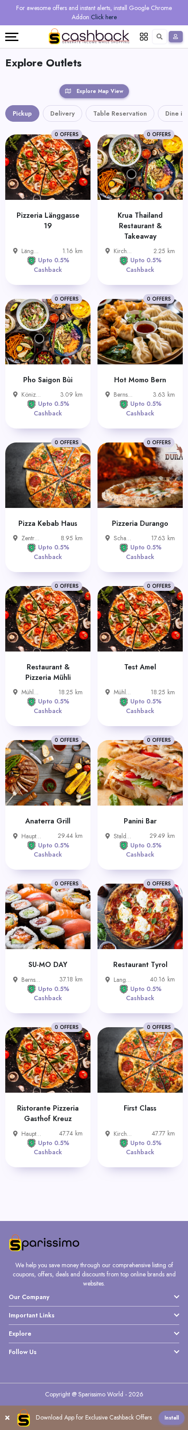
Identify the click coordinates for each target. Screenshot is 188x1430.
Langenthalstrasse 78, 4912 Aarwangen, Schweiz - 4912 (123, 979)
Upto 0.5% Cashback (51, 265)
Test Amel (140, 667)
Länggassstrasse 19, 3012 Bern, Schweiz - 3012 (31, 251)
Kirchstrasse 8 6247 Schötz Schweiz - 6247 (123, 1133)
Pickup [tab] (22, 113)
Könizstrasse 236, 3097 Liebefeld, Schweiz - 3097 (31, 394)
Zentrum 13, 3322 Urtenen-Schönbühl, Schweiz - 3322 (31, 538)
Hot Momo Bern (140, 380)
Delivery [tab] (62, 113)
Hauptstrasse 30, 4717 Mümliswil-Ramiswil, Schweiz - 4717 (31, 1133)
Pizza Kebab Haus (47, 523)
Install (171, 1418)
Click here (104, 17)
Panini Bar (140, 821)
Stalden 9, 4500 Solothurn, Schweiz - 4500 (123, 836)
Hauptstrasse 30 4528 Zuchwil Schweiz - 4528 (31, 836)
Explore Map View (99, 91)
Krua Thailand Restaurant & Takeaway (140, 225)
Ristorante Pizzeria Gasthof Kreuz (48, 1113)
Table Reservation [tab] (120, 113)
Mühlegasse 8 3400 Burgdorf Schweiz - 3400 (31, 692)
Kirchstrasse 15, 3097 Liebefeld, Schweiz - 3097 (123, 251)
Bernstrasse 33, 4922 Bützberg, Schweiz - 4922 (31, 979)
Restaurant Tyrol (140, 965)
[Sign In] (176, 36)
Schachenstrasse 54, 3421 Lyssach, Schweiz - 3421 (123, 538)
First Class (140, 1108)
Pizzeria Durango (140, 523)
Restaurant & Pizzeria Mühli (48, 672)
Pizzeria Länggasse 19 (48, 220)
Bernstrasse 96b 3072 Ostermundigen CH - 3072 (123, 394)
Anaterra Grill (47, 821)
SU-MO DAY (47, 965)
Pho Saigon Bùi (48, 380)
